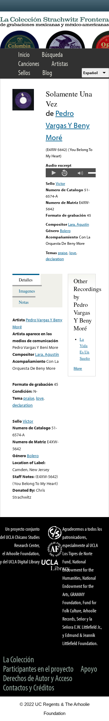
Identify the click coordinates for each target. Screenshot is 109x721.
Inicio (24, 54)
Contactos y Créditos (28, 687)
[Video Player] (71, 172)
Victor (60, 183)
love (72, 252)
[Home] (54, 22)
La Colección (18, 659)
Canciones (28, 63)
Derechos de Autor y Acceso (37, 678)
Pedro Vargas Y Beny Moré (68, 125)
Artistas (59, 63)
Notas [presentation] (24, 302)
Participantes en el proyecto (38, 668)
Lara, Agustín (78, 224)
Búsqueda (52, 54)
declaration (55, 258)
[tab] (26, 279)
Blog (47, 72)
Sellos (24, 72)
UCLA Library (55, 565)
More (78, 368)
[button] (53, 172)
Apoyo (89, 668)
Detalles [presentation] (26, 280)
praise (63, 252)
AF (55, 549)
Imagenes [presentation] (27, 291)
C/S (55, 532)
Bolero (65, 230)
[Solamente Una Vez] (23, 109)
